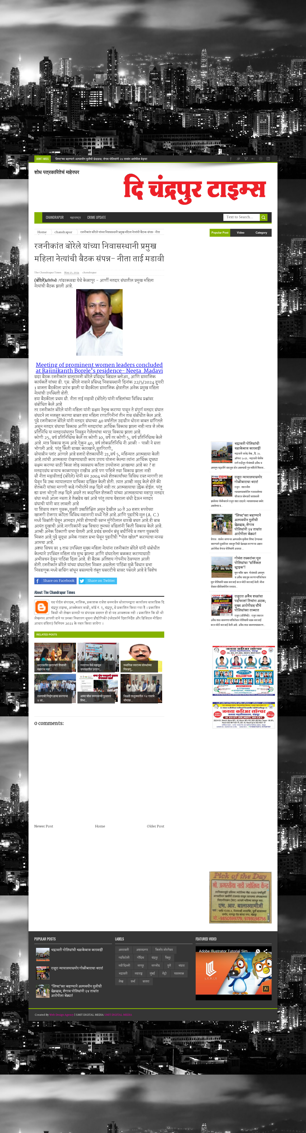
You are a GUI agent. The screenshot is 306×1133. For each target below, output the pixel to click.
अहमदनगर (142, 949)
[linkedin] (267, 158)
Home (100, 826)
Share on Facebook (59, 581)
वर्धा (133, 981)
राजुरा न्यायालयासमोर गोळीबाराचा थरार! (248, 479)
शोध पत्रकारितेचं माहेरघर (56, 172)
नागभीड (156, 965)
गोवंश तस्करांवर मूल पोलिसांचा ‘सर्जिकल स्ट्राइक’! (248, 563)
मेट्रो (164, 973)
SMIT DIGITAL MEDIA (118, 1015)
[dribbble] (260, 158)
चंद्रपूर (155, 957)
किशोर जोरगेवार (164, 949)
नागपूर (141, 965)
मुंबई (152, 973)
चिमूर (168, 957)
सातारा (146, 981)
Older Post (155, 826)
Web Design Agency (61, 1015)
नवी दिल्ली (124, 965)
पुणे (169, 965)
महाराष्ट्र (138, 973)
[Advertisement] (125, 77)
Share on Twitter (101, 581)
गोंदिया (140, 957)
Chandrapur (55, 217)
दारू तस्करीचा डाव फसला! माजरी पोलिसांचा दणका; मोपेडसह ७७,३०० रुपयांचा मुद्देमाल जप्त (102, 159)
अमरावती (124, 949)
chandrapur (89, 272)
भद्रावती (123, 973)
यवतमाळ (179, 973)
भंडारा (181, 965)
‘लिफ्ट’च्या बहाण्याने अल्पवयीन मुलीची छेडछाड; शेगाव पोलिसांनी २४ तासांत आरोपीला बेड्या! (248, 525)
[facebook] (230, 158)
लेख (121, 981)
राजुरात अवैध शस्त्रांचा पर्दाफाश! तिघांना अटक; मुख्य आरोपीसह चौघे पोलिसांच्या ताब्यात (250, 603)
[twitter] (237, 158)
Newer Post (43, 826)
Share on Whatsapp (144, 581)
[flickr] (252, 158)
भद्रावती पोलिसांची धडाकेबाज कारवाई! (248, 446)
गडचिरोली (124, 957)
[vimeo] (245, 158)
